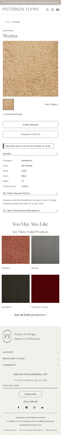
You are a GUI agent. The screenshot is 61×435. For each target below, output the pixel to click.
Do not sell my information (31, 430)
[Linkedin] (42, 407)
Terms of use (51, 430)
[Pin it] (26, 407)
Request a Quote (30, 134)
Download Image (13, 114)
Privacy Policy (10, 430)
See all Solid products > (30, 315)
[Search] (47, 9)
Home (7, 22)
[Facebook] (18, 407)
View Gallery (51, 104)
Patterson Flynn (38, 417)
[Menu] (57, 9)
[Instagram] (34, 407)
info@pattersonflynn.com (30, 425)
